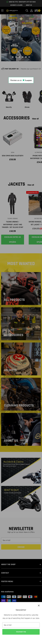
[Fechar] (39, 605)
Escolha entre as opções (12, 239)
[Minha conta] (31, 10)
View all (35, 118)
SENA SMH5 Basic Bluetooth (12, 156)
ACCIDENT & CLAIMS (16, 5)
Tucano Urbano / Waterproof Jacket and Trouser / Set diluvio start (12, 224)
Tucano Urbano (12, 218)
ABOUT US (29, 5)
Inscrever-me (21, 632)
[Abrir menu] (2, 10)
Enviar (21, 547)
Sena (12, 152)
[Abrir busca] (27, 10)
